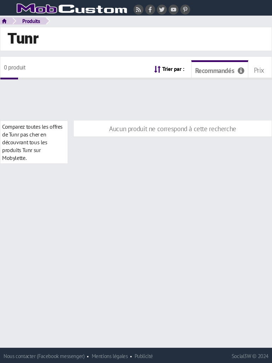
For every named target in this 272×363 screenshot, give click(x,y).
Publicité (144, 356)
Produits (31, 20)
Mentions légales (110, 356)
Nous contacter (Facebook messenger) (44, 356)
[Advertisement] (136, 96)
